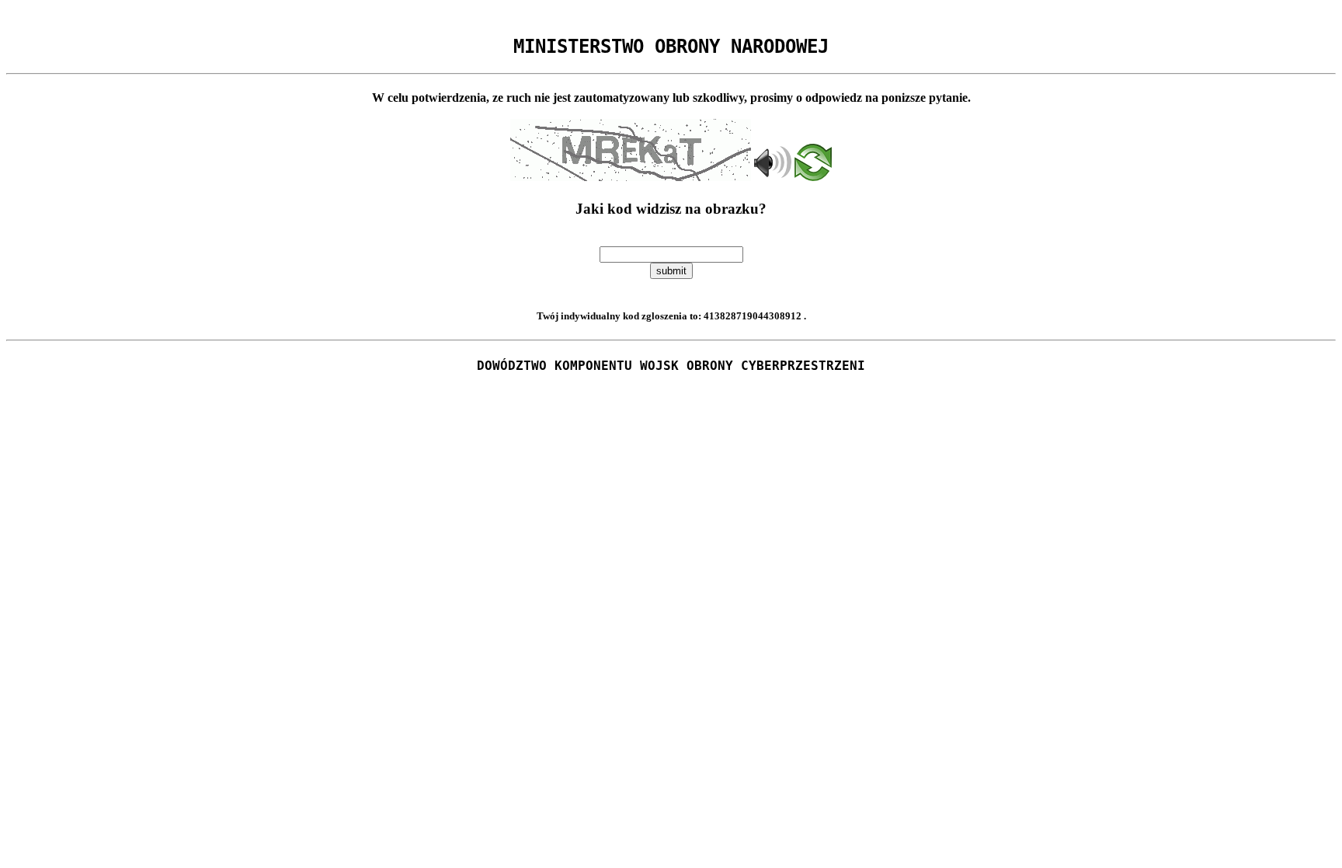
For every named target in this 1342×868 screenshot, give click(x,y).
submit (671, 271)
